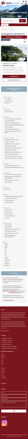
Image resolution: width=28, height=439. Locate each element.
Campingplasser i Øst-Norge (6, 344)
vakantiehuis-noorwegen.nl (9, 290)
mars (6, 247)
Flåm (2, 374)
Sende (13, 411)
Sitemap (24, 434)
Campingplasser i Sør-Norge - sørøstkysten (9, 348)
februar (7, 245)
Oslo (2, 364)
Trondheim (3, 376)
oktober (7, 261)
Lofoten (2, 358)
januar (6, 243)
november (7, 263)
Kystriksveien (3, 356)
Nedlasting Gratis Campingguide (14, 37)
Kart (26, 41)
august (6, 257)
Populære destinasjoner (7, 351)
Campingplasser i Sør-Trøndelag (14, 28)
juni (6, 253)
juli (5, 255)
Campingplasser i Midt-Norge (6, 342)
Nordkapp (3, 370)
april (6, 249)
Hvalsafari (3, 368)
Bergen (2, 354)
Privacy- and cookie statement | (12, 436)
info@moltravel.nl (9, 300)
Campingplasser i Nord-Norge (6, 338)
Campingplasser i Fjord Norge (6, 340)
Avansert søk (4, 24)
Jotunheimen (3, 377)
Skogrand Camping (8, 65)
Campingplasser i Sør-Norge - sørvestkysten (9, 346)
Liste (26, 39)
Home (2, 28)
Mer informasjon (14, 76)
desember (7, 265)
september (7, 259)
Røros (2, 360)
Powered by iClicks (20, 434)
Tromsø (2, 362)
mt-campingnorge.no (14, 292)
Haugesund (3, 372)
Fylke (6, 28)
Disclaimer (19, 436)
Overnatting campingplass (14, 80)
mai (5, 251)
